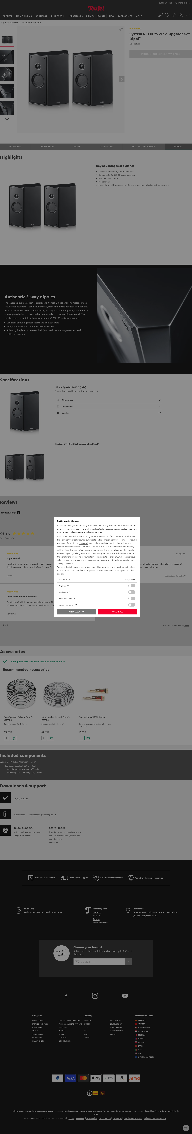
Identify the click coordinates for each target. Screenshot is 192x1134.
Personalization (65, 598)
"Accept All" (85, 553)
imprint (60, 573)
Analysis (62, 585)
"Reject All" (83, 543)
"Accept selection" (65, 563)
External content (66, 605)
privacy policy (120, 570)
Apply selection (77, 611)
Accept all (117, 611)
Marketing (63, 592)
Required (63, 579)
